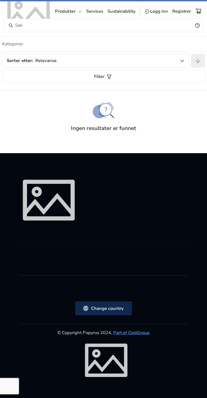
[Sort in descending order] (198, 61)
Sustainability (122, 11)
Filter (99, 77)
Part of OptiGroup (131, 333)
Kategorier (12, 44)
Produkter (65, 11)
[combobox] (95, 60)
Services (94, 11)
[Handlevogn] (198, 11)
